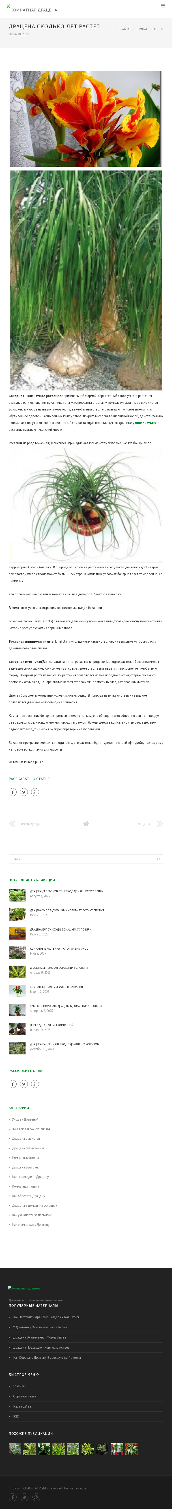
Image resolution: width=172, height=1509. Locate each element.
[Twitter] (24, 792)
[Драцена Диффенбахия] (15, 1449)
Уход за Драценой (25, 1119)
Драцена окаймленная (28, 1148)
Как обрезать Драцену (28, 1196)
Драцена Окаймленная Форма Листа (39, 1337)
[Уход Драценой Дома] (58, 1449)
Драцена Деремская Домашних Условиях (59, 968)
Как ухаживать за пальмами (32, 1215)
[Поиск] (158, 858)
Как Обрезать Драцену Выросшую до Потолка (47, 1357)
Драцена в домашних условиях (34, 1205)
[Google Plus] (35, 792)
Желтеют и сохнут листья (31, 1129)
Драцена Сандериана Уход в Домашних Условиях (64, 1044)
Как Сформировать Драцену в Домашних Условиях (66, 1006)
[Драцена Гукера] (73, 1449)
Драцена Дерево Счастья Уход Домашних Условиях (66, 891)
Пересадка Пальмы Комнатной (51, 1025)
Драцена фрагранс (25, 1167)
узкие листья (143, 423)
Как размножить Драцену (30, 1224)
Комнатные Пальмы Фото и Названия (56, 987)
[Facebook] (13, 792)
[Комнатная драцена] (32, 9)
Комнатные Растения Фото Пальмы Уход (59, 949)
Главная (125, 29)
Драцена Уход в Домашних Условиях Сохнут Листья (67, 910)
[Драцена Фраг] (44, 1449)
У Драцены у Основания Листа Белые (40, 1327)
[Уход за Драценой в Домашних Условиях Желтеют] (117, 1449)
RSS (16, 1416)
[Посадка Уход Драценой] (29, 1449)
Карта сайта (22, 1406)
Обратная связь (24, 1396)
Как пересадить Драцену (30, 1177)
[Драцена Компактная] (131, 1449)
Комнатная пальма (25, 1186)
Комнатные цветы (149, 29)
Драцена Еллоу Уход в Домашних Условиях (60, 929)
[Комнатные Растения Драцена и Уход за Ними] (88, 1449)
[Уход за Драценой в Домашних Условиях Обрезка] (102, 1449)
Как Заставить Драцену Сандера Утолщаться (46, 1317)
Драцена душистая (26, 1138)
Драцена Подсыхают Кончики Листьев (41, 1347)
